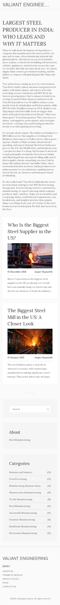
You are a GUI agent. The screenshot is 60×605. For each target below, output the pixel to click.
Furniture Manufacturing (30, 519)
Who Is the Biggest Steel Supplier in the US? (29, 231)
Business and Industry (30, 472)
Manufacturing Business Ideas (30, 486)
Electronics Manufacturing (30, 533)
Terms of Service (12, 575)
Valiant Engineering (26, 4)
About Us (7, 571)
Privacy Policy (10, 579)
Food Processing (30, 479)
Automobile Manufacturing (30, 513)
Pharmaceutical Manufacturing (30, 492)
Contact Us (9, 586)
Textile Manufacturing (30, 499)
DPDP (5, 582)
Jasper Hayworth (43, 271)
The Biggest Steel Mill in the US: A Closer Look (26, 317)
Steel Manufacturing (30, 506)
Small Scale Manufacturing (30, 526)
